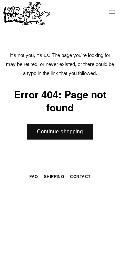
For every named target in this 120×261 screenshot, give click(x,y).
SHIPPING (54, 176)
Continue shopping (60, 131)
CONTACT (80, 176)
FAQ (33, 176)
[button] (112, 13)
